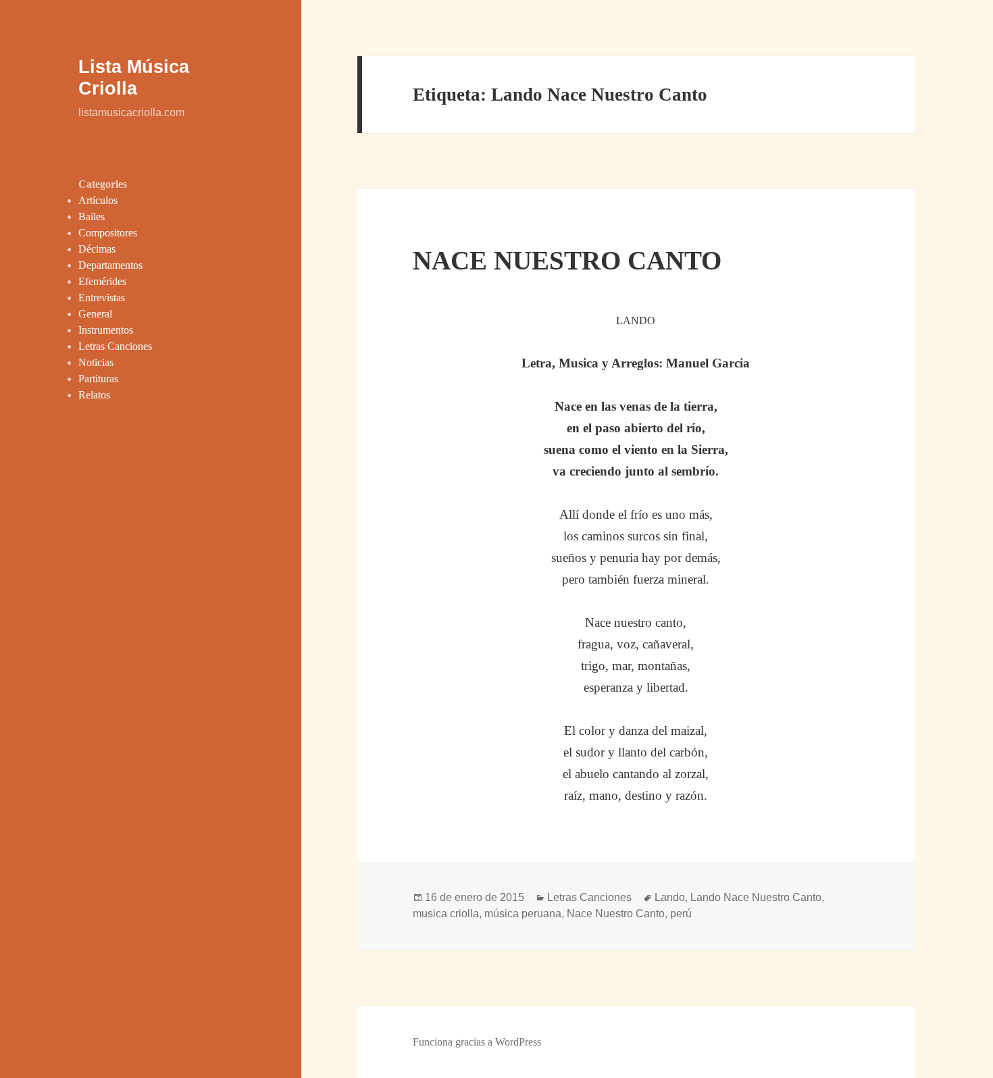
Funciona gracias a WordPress (477, 1042)
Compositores (107, 232)
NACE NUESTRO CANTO (567, 260)
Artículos (98, 200)
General (95, 313)
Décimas (97, 249)
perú (681, 913)
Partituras (98, 378)
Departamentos (110, 265)
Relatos (94, 395)
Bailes (91, 216)
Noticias (95, 362)
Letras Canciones (115, 346)
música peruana (522, 913)
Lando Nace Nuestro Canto (755, 897)
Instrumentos (105, 330)
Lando (670, 897)
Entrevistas (101, 297)
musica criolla (446, 913)
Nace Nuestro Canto (616, 913)
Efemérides (102, 281)
